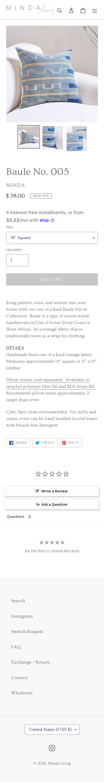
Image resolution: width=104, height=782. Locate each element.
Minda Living (59, 763)
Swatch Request (27, 631)
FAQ (16, 646)
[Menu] (94, 9)
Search (18, 600)
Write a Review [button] (54, 491)
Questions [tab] (15, 516)
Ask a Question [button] (54, 504)
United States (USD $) (50, 729)
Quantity (14, 249)
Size (9, 227)
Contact (19, 677)
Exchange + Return (30, 662)
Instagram (22, 616)
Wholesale (22, 692)
